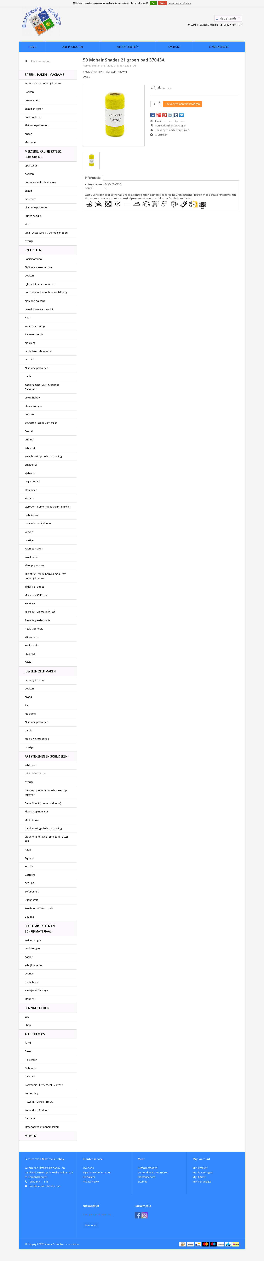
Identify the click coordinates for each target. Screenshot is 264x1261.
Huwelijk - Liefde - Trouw (39, 1101)
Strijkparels (31, 645)
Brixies (29, 662)
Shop (28, 1025)
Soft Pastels (32, 891)
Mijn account (232, 25)
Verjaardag (31, 1093)
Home (32, 47)
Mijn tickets (199, 1177)
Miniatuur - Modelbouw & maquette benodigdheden (45, 576)
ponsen (29, 414)
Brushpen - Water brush (39, 908)
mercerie (30, 199)
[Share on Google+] (158, 115)
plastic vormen (33, 406)
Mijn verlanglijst (202, 1181)
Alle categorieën (128, 47)
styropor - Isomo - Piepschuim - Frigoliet (47, 506)
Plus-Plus (30, 653)
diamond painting (35, 301)
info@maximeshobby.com (45, 1186)
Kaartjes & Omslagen (37, 990)
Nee (162, 3)
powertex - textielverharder (41, 422)
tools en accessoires (37, 739)
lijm (27, 705)
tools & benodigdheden (38, 523)
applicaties (31, 165)
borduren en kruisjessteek (40, 182)
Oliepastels (31, 900)
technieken (31, 515)
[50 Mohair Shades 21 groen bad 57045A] (113, 115)
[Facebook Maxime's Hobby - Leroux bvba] (138, 1215)
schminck (30, 448)
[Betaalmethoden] (183, 1244)
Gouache (30, 874)
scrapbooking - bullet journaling (43, 456)
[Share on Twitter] (181, 115)
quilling (29, 439)
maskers (30, 343)
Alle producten (72, 47)
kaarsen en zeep (35, 326)
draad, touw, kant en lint (39, 309)
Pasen (28, 1051)
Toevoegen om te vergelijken (172, 130)
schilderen (31, 765)
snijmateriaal (32, 481)
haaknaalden (33, 117)
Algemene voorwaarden (97, 1172)
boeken (29, 174)
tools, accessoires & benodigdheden (46, 232)
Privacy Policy (91, 1181)
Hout (27, 317)
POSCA (29, 866)
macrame (30, 713)
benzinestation (37, 1008)
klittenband (31, 637)
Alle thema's (35, 1034)
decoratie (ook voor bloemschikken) (46, 292)
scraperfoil (31, 464)
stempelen (31, 490)
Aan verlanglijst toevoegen (171, 125)
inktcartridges (33, 940)
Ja (153, 3)
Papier (28, 849)
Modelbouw (32, 820)
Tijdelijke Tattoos (34, 586)
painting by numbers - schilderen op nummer (46, 792)
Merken (30, 1136)
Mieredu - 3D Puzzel (36, 595)
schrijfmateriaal (34, 965)
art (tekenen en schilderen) (46, 756)
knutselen (33, 250)
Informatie (93, 178)
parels (28, 730)
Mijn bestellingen (203, 1172)
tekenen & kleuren (36, 773)
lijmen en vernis (34, 334)
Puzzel (29, 431)
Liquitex (29, 916)
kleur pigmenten (34, 565)
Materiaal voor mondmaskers (42, 1127)
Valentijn (30, 1076)
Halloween (31, 1059)
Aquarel (29, 858)
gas (27, 1016)
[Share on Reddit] (170, 115)
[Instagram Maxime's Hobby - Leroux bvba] (144, 1215)
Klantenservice (219, 47)
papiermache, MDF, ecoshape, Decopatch (42, 387)
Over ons (174, 47)
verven (29, 532)
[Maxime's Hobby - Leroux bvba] (68, 21)
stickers (29, 498)
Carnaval (30, 1118)
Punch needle (33, 216)
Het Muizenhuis (34, 628)
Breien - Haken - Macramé (44, 75)
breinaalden (32, 100)
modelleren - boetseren (39, 351)
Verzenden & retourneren (153, 1172)
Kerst (28, 1043)
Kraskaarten (32, 557)
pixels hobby (32, 397)
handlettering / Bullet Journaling (43, 828)
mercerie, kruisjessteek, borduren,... (43, 154)
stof (27, 224)
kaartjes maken (34, 548)
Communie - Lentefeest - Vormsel (44, 1085)
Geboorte (30, 1068)
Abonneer (91, 1225)
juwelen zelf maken (40, 671)
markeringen (32, 948)
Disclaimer (89, 1177)
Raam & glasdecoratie (37, 620)
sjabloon (30, 473)
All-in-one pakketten (36, 125)
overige (29, 241)
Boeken (29, 92)
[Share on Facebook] (152, 115)
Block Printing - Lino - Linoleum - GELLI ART (46, 839)
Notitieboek (31, 982)
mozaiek (30, 359)
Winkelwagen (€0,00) (204, 25)
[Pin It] (164, 115)
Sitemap (142, 1181)
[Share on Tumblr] (176, 115)
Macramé (30, 142)
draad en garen (34, 108)
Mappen (30, 999)
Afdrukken (161, 134)
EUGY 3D (30, 603)
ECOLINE (29, 883)
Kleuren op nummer (36, 811)
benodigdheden (34, 680)
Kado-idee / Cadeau (36, 1110)
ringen (28, 134)
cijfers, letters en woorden (40, 284)
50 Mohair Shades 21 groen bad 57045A (115, 65)
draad (28, 190)
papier (28, 376)
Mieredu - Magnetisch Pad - (41, 611)
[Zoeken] (26, 61)
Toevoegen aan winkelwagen (182, 104)
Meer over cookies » (180, 3)
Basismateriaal (33, 259)
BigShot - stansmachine (38, 267)
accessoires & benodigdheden (43, 83)
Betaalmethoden (148, 1168)
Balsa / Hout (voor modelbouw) (43, 803)
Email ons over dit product (170, 121)
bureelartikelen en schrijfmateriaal (40, 928)
